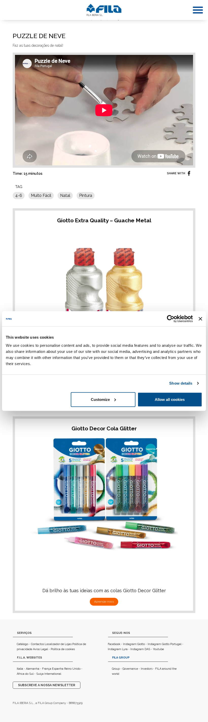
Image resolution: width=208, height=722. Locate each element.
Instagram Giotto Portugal (164, 644)
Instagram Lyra (118, 649)
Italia (20, 668)
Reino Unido (72, 668)
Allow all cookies (170, 399)
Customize (100, 399)
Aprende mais (104, 601)
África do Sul (25, 674)
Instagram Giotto (134, 644)
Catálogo (22, 644)
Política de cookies (63, 649)
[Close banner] (200, 319)
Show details (180, 383)
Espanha (57, 668)
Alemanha (32, 668)
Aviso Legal (40, 649)
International (52, 674)
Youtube (158, 649)
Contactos (37, 644)
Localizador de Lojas (58, 644)
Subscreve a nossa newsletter (46, 685)
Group (116, 668)
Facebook (114, 644)
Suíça (40, 674)
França (46, 668)
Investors (146, 668)
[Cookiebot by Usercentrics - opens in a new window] (170, 319)
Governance (130, 668)
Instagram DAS (140, 649)
